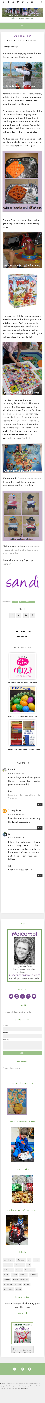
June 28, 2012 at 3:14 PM (16, 773)
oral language (27, 601)
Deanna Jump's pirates (29, 479)
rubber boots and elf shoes (16, 1383)
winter (18, 1289)
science (7, 1279)
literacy (19, 1270)
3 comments (32, 40)
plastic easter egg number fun (22, 716)
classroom (19, 1265)
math (15, 601)
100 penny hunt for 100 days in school (22, 750)
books (36, 1260)
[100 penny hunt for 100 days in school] (22, 734)
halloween (8, 1270)
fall (28, 1265)
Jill (9, 834)
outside (23, 1275)
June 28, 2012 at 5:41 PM (16, 814)
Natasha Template (33, 1383)
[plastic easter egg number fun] (22, 700)
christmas (8, 1265)
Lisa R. (12, 770)
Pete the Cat (9, 1260)
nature (14, 1275)
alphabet (21, 1260)
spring (26, 1284)
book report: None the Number (22, 683)
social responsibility (12, 1284)
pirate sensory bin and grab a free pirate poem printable (21, 550)
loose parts (29, 1270)
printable (33, 1275)
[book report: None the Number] (22, 667)
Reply (40, 804)
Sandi (10, 40)
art (29, 1260)
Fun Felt (26, 438)
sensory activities (20, 1279)
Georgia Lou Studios (17, 1386)
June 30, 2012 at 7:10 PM (16, 837)
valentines (8, 1289)
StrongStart (14, 810)
